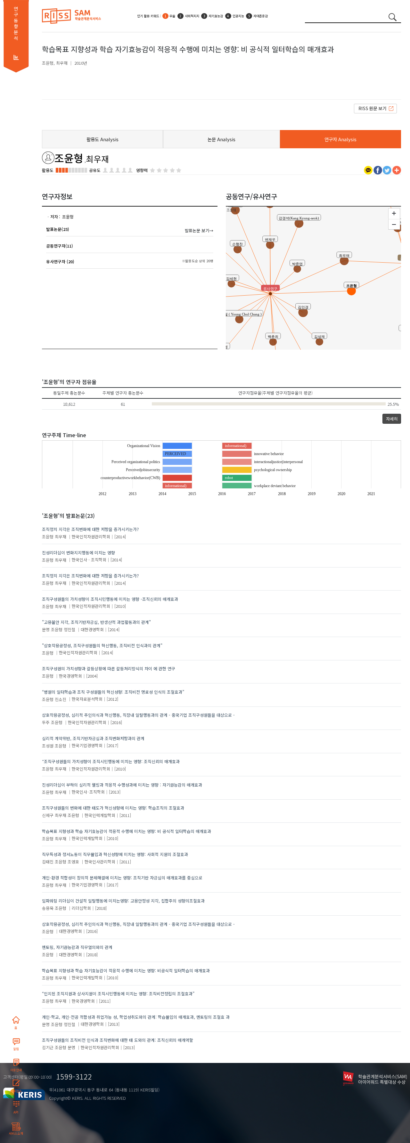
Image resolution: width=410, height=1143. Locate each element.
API (15, 1112)
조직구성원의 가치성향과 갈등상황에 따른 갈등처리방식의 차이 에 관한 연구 (108, 668)
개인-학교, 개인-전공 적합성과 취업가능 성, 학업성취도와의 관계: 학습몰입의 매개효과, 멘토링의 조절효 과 (136, 1017)
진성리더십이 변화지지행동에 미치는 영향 (78, 553)
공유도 (95, 170)
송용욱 (47, 908)
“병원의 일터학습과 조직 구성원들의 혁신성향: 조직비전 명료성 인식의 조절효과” (113, 692)
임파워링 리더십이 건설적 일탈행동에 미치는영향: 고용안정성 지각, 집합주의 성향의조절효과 (123, 901)
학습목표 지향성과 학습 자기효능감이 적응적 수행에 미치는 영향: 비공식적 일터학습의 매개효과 (126, 970)
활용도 (47, 170)
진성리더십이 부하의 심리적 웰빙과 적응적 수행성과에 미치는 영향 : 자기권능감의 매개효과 (122, 785)
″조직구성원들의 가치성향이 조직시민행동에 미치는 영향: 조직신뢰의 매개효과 (111, 761)
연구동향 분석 (16, 23)
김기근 (47, 1047)
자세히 (392, 419)
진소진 (60, 699)
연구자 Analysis (340, 139)
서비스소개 (16, 1133)
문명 (46, 629)
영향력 (142, 170)
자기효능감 (216, 15)
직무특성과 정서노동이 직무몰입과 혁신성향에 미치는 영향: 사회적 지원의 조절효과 (115, 854)
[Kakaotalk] (368, 170)
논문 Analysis (221, 139)
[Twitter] (387, 170)
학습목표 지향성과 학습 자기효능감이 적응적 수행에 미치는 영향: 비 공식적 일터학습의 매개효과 (126, 831)
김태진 (47, 862)
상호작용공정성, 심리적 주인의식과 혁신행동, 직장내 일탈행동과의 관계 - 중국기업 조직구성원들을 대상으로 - (138, 715)
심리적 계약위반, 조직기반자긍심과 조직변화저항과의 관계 (93, 738)
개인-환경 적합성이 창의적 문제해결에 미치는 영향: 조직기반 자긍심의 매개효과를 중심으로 (122, 878)
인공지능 (238, 15)
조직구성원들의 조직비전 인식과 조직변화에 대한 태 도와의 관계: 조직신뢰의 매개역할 (117, 1040)
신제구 (47, 815)
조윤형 (47, 63)
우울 (172, 15)
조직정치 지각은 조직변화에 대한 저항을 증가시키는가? (90, 529)
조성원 (47, 745)
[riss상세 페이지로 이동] (375, 108)
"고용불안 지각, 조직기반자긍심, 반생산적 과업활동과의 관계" (96, 622)
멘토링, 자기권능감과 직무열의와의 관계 (77, 947)
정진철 (69, 629)
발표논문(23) (57, 229)
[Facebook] (377, 170)
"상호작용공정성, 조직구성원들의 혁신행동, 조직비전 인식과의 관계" (102, 645)
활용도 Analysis (102, 139)
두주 (46, 722)
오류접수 (16, 1091)
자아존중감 (260, 15)
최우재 (62, 63)
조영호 (73, 862)
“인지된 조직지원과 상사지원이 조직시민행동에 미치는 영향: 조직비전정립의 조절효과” (118, 994)
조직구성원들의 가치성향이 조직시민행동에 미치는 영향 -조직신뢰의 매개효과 (110, 599)
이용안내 (16, 1070)
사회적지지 (192, 15)
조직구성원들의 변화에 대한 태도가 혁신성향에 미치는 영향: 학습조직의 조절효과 (113, 808)
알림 (16, 1049)
